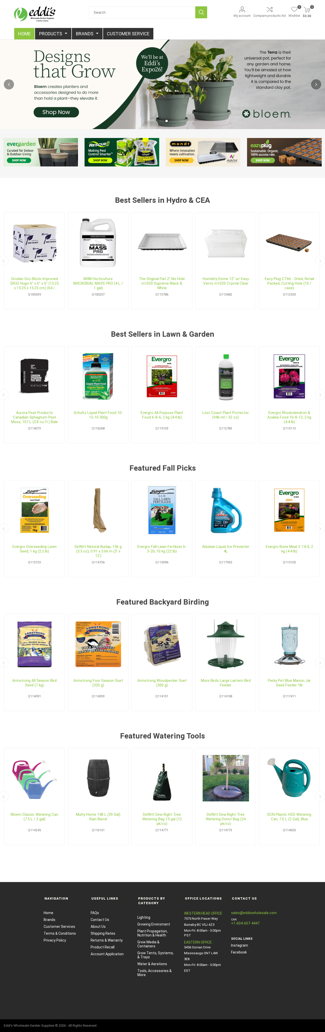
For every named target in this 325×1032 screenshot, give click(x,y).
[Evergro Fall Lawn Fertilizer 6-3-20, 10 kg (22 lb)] (162, 510)
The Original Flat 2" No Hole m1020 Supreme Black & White (162, 283)
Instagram (239, 945)
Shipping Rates (103, 933)
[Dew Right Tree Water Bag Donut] (226, 778)
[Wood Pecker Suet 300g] (162, 644)
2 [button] (167, 121)
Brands (49, 920)
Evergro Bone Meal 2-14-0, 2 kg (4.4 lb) (289, 548)
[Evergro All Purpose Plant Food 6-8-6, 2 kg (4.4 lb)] (162, 376)
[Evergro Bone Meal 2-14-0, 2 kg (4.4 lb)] (289, 510)
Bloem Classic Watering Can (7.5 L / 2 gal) (34, 816)
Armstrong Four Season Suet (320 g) (98, 682)
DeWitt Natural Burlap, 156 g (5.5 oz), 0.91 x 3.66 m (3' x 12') (98, 551)
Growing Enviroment (153, 924)
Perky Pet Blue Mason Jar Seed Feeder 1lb (289, 682)
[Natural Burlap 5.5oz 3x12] (98, 510)
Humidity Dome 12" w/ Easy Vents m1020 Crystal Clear (226, 281)
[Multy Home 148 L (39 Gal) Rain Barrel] (98, 778)
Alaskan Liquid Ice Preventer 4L (225, 548)
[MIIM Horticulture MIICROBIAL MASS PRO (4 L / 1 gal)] (98, 242)
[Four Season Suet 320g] (98, 644)
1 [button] (158, 121)
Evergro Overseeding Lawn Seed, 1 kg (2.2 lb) (34, 548)
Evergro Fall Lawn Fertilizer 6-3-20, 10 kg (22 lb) (162, 548)
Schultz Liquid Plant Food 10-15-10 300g (98, 415)
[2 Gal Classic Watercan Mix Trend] (34, 778)
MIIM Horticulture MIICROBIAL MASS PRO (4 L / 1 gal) (98, 283)
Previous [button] (9, 84)
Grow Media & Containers (148, 944)
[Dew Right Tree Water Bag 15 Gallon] (162, 778)
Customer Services (59, 927)
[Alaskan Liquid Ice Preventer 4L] (226, 510)
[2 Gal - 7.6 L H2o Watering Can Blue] (289, 778)
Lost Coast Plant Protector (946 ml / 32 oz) (225, 415)
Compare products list (269, 16)
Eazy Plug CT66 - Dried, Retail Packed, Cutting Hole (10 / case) (289, 283)
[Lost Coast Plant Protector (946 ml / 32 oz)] (226, 376)
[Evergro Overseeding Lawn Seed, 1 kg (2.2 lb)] (34, 510)
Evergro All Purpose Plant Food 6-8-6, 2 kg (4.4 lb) (162, 415)
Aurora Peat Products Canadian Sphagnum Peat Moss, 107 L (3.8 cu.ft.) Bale (34, 417)
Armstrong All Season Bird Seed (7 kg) (34, 682)
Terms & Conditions (60, 933)
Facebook (239, 952)
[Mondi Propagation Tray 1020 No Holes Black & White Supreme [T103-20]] (162, 242)
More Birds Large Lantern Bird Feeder (226, 682)
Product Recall (103, 947)
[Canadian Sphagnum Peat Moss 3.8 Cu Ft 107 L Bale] (34, 376)
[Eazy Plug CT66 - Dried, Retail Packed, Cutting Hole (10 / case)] (289, 242)
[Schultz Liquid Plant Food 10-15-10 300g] (98, 376)
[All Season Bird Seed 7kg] (34, 644)
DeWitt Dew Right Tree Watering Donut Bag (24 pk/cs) (226, 819)
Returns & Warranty (107, 940)
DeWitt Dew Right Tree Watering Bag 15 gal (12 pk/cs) (162, 819)
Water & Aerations (152, 964)
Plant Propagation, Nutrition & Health (152, 933)
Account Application (107, 954)
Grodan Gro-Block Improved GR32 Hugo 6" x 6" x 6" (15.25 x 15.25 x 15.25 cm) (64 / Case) (34, 283)
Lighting (143, 917)
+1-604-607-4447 (245, 923)
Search (201, 12)
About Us (98, 927)
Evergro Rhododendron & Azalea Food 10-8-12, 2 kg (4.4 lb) (289, 417)
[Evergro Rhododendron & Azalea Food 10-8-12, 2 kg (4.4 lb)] (289, 376)
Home (48, 913)
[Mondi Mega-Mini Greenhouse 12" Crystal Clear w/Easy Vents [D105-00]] (226, 242)
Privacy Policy (55, 940)
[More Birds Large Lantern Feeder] (226, 644)
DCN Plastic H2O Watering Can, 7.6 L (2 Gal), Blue (289, 816)
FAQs (95, 913)
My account (242, 16)
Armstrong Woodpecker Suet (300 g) (162, 682)
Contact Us (100, 920)
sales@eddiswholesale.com (254, 913)
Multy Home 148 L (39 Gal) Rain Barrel (98, 816)
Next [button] (316, 84)
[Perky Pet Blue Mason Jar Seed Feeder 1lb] (289, 644)
